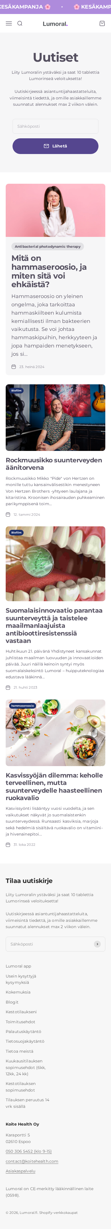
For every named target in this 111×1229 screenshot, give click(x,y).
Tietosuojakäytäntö (25, 1041)
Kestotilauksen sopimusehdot (21, 1086)
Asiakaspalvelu (20, 1171)
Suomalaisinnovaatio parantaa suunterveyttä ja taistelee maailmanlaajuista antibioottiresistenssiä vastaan (54, 626)
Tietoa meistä (19, 1051)
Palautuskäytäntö (23, 1031)
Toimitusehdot (20, 1021)
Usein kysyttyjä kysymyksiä (21, 979)
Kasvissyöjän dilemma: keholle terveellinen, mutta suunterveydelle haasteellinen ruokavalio (54, 787)
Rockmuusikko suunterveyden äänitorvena (54, 463)
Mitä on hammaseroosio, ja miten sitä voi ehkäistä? (49, 271)
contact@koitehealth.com (32, 1161)
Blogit (12, 1002)
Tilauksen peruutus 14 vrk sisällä (27, 1103)
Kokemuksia (18, 992)
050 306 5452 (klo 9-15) (29, 1151)
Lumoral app (18, 966)
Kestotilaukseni (21, 1011)
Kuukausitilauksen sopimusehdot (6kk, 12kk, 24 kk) (26, 1067)
